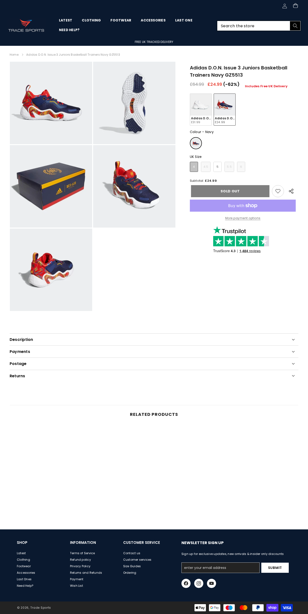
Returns (17, 376)
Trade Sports (40, 608)
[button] (295, 5)
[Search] (295, 26)
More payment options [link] (243, 218)
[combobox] (259, 26)
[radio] (201, 110)
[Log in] (284, 6)
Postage (18, 363)
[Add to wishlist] (278, 191)
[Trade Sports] (26, 25)
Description (21, 339)
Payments (20, 351)
